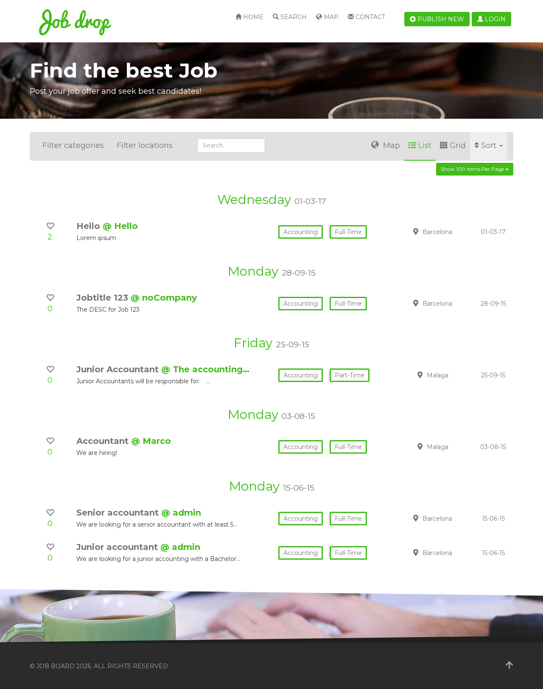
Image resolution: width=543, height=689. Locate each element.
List (424, 145)
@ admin (181, 513)
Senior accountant (118, 513)
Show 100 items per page (473, 169)
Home (252, 17)
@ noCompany (164, 298)
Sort (489, 145)
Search (293, 17)
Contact (369, 17)
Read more (453, 231)
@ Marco (151, 441)
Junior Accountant (118, 369)
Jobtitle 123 (103, 298)
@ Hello (120, 226)
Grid (458, 145)
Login (494, 19)
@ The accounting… (205, 369)
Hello (89, 226)
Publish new (440, 19)
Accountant (103, 441)
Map (330, 17)
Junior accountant (118, 547)
